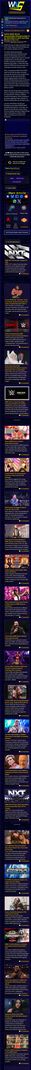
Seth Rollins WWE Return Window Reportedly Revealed (15, 637)
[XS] (12, 30)
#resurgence (17, 182)
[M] (16, 30)
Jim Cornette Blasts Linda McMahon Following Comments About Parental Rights (16, 772)
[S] (14, 30)
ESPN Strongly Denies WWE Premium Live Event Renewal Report (16, 334)
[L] (18, 30)
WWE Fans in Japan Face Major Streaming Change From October (15, 403)
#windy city (20, 178)
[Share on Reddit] (26, 196)
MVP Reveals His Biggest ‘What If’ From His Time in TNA (15, 508)
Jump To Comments (11, 214)
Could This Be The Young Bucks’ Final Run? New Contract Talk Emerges (15, 475)
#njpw (12, 178)
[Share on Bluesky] (12, 196)
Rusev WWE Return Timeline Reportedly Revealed (14, 442)
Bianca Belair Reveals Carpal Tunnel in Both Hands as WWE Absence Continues (16, 604)
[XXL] (22, 30)
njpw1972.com (15, 168)
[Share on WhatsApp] (15, 201)
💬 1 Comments (24, 454)
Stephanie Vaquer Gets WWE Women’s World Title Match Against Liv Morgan (16, 1016)
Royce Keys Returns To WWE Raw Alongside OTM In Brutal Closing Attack (16, 982)
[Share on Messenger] (21, 196)
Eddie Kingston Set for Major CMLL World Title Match (16, 571)
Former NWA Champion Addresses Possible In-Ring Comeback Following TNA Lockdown (16, 668)
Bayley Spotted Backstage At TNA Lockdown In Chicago (15, 913)
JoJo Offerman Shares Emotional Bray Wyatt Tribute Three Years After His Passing (16, 847)
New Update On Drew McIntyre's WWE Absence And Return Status (15, 540)
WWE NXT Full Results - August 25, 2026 (16, 261)
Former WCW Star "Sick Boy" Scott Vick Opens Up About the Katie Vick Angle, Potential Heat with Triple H (16, 301)
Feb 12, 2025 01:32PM (18, 147)
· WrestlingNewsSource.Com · (17, 12)
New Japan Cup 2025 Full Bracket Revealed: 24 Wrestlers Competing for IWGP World (16, 136)
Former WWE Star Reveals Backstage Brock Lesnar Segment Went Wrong (17, 701)
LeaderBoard (24, 227)
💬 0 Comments (24, 273)
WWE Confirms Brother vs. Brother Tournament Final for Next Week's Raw (16, 946)
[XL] (20, 30)
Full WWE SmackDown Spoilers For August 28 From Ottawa (16, 880)
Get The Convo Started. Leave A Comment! (17, 232)
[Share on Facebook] (17, 196)
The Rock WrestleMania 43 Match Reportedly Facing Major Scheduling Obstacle (16, 736)
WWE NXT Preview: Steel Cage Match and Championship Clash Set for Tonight (17, 806)
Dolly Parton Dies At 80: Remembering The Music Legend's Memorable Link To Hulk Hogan (16, 368)
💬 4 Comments (24, 785)
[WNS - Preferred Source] (17, 162)
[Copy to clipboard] (8, 196)
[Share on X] (19, 201)
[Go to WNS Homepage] (16, 6)
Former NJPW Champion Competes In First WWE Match (16, 1051)
